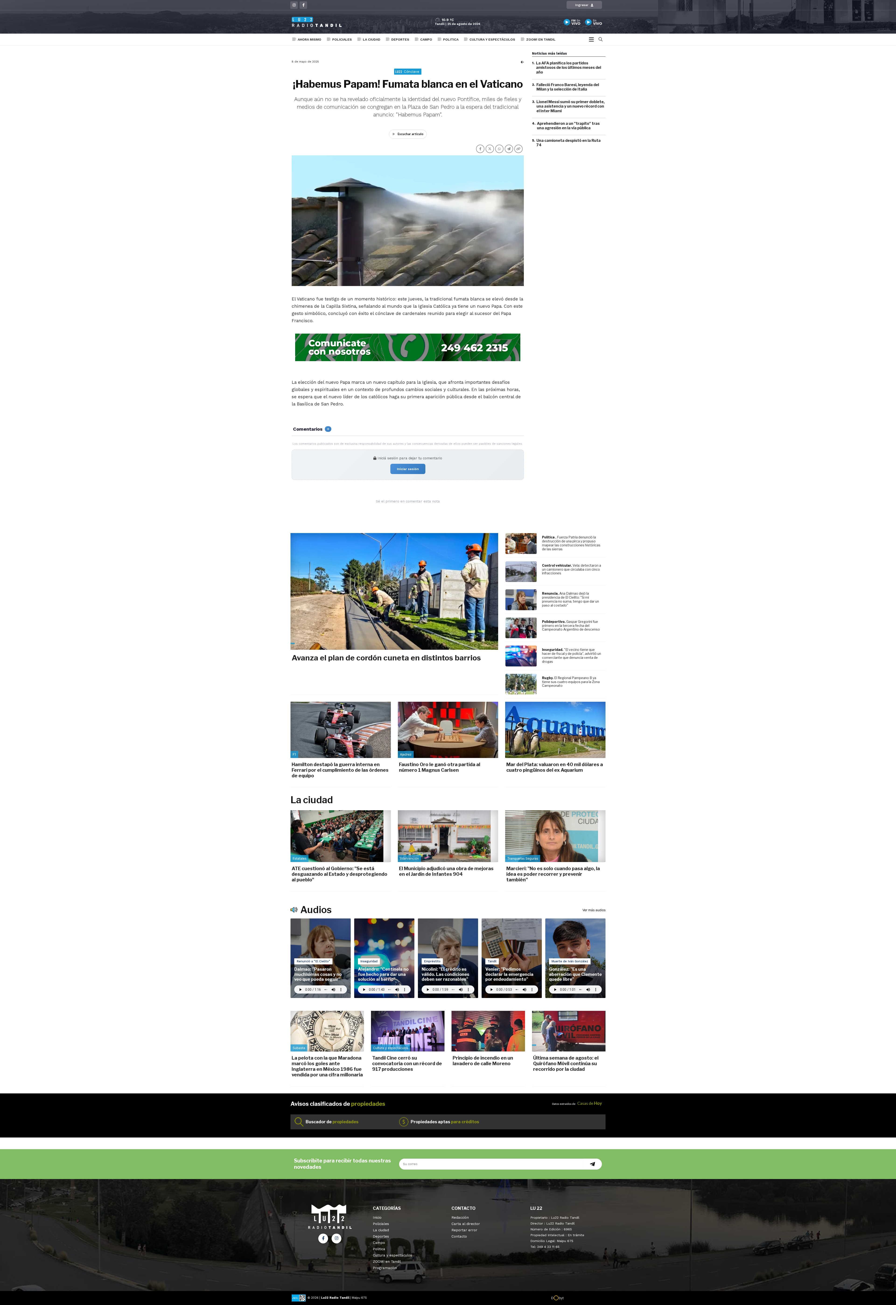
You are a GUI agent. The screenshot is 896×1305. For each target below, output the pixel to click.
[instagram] (294, 5)
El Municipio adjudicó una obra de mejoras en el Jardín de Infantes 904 (446, 871)
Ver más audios (594, 910)
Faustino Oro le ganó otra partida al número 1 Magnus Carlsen (439, 767)
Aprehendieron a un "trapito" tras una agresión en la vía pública (568, 125)
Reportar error (464, 1230)
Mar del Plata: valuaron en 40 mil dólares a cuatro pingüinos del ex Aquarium (554, 767)
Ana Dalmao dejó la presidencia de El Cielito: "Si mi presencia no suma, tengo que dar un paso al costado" (570, 599)
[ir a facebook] (323, 1238)
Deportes (400, 39)
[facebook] (303, 5)
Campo (426, 39)
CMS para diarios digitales (583, 1298)
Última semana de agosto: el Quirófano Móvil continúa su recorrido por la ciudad (565, 1063)
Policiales (342, 39)
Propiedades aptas (445, 1121)
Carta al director (466, 1224)
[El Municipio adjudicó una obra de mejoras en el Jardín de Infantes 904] (448, 836)
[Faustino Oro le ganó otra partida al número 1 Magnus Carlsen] (448, 730)
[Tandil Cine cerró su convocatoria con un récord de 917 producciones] (407, 1031)
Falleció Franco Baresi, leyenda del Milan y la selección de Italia (567, 87)
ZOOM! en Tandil (541, 39)
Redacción (460, 1217)
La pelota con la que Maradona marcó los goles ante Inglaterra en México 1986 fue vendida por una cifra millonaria (327, 1066)
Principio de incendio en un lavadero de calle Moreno (483, 1060)
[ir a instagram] (336, 1238)
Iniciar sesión (408, 469)
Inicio (377, 1217)
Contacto (459, 1236)
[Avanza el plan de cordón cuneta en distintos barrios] (394, 591)
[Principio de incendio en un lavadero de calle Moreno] (488, 1031)
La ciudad (371, 39)
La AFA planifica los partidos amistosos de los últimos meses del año (568, 67)
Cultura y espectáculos (492, 39)
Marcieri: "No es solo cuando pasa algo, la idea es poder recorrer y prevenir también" (553, 874)
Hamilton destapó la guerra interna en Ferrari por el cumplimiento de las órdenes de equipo (340, 770)
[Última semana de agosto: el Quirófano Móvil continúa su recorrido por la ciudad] (569, 1031)
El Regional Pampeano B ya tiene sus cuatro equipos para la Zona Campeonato (571, 682)
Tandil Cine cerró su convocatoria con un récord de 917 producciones (407, 1063)
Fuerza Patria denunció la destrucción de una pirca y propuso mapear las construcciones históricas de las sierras (571, 543)
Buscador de (332, 1121)
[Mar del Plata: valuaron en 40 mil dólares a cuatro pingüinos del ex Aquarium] (555, 730)
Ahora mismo (309, 39)
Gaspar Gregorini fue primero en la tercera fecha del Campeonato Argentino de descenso (571, 626)
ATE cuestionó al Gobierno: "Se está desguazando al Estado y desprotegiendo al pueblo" (339, 874)
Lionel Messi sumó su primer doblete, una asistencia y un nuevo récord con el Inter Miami (570, 106)
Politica (450, 39)
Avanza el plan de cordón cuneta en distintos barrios (386, 657)
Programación (385, 1268)
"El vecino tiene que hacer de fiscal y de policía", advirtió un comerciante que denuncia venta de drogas (571, 655)
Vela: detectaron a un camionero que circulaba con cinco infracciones (571, 569)
